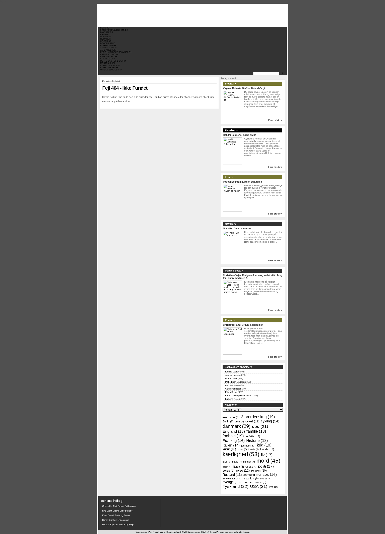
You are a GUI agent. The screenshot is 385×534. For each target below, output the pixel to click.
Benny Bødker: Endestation (115, 520)
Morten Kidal (108, 63)
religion (259, 470)
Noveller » (231, 224)
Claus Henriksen (110, 65)
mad (227, 462)
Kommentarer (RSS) (196, 532)
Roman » (230, 320)
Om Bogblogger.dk (111, 70)
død (260, 426)
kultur (229, 449)
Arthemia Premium (216, 532)
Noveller (105, 37)
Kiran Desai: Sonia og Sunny (116, 515)
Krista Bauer (107, 59)
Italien (231, 445)
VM (273, 486)
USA (258, 486)
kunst (242, 449)
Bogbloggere (108, 45)
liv (267, 455)
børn (239, 421)
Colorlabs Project (241, 532)
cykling (270, 421)
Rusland (232, 475)
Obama (250, 467)
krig (264, 445)
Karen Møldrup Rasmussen (115, 52)
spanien (251, 478)
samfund (252, 474)
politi (266, 466)
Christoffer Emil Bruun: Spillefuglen (243, 324)
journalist (248, 445)
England (234, 431)
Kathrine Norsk (109, 54)
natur (227, 467)
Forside (104, 28)
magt (237, 461)
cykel (252, 421)
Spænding (105, 41)
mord (268, 461)
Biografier (106, 32)
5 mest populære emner (114, 30)
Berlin (228, 421)
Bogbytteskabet (110, 67)
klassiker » (231, 130)
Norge (238, 466)
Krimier (104, 34)
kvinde (253, 449)
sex (270, 474)
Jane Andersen (108, 50)
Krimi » (229, 177)
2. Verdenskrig (258, 417)
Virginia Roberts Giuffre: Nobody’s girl (244, 88)
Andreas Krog (108, 48)
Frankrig (234, 440)
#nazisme (231, 417)
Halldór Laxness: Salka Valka (239, 135)
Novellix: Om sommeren (237, 228)
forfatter (252, 436)
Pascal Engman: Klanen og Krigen (242, 181)
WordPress (153, 532)
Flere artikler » (275, 120)
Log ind (163, 532)
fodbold (233, 436)
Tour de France (254, 482)
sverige (232, 482)
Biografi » (230, 83)
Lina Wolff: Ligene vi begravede (117, 511)
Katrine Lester (109, 56)
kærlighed (241, 454)
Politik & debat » (234, 270)
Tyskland (235, 486)
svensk (265, 478)
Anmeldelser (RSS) (177, 532)
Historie (257, 440)
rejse (243, 470)
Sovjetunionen (232, 478)
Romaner (105, 39)
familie (256, 431)
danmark (236, 426)
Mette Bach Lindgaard (113, 61)
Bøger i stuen (108, 43)
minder (249, 461)
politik (228, 470)
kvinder (267, 449)
